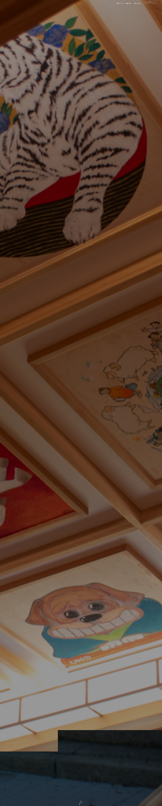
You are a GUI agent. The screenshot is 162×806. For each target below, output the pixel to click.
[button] (78, 804)
